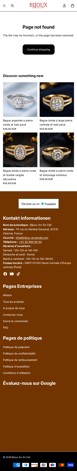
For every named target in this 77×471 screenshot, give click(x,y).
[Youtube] (12, 273)
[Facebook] (5, 273)
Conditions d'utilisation (16, 372)
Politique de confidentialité (19, 353)
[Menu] (4, 5)
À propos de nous (14, 308)
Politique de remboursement (20, 359)
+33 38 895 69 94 (30, 241)
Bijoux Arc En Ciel (21, 457)
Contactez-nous (13, 314)
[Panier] (72, 6)
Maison (7, 295)
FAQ (5, 327)
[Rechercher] (12, 6)
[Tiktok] (18, 273)
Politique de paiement (16, 346)
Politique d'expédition (16, 366)
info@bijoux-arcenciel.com (32, 237)
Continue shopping (38, 49)
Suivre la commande (15, 321)
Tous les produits (13, 301)
